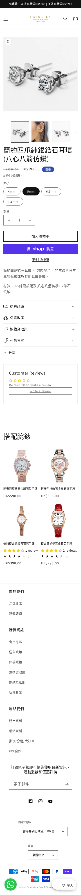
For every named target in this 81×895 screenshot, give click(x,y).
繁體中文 (38, 855)
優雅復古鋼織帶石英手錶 (19, 543)
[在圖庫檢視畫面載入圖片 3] (40, 131)
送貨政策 (15, 652)
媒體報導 (15, 614)
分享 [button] (12, 353)
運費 (18, 175)
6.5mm (51, 191)
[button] (6, 19)
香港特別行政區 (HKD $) (38, 831)
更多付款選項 (40, 259)
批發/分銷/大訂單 (21, 741)
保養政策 (15, 662)
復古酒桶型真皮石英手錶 (56, 543)
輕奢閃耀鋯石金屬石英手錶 (20, 488)
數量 (6, 211)
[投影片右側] (76, 133)
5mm (31, 191)
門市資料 (15, 721)
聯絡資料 (15, 731)
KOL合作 (15, 751)
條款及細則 (17, 682)
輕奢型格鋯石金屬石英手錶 (58, 488)
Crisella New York (35, 887)
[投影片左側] (5, 133)
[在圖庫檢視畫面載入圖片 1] (20, 131)
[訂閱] (67, 784)
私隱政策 (15, 693)
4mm (12, 191)
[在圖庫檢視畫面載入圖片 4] (61, 131)
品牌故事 (15, 604)
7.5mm (13, 201)
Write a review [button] (40, 391)
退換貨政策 (17, 672)
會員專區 (15, 642)
